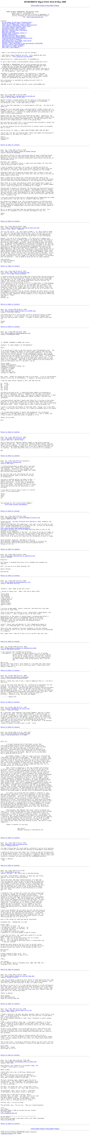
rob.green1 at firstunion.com (15, 438)
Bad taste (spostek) (8, 31)
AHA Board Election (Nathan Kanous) (14, 36)
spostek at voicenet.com (13, 462)
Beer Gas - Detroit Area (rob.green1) (14, 30)
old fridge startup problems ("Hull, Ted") (16, 26)
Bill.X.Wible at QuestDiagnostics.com (17, 333)
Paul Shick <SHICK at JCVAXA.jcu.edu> (17, 733)
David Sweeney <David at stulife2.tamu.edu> (19, 976)
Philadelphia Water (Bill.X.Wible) (13, 29)
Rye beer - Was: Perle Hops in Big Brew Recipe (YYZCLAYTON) (22, 43)
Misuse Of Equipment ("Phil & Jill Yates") (16, 23)
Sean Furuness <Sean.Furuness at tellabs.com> (20, 310)
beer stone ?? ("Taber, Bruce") (12, 46)
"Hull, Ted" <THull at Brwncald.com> (17, 272)
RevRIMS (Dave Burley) (9, 34)
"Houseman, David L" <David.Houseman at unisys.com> (22, 517)
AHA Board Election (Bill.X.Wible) (13, 35)
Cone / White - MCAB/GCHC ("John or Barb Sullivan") (19, 25)
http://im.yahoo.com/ (8, 1119)
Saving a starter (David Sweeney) (13, 44)
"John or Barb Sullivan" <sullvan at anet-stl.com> (22, 227)
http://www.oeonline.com (35, 17)
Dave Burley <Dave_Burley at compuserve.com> (20, 555)
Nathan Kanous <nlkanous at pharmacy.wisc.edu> (21, 648)
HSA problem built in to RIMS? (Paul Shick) (17, 40)
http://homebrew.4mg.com (9, 1113)
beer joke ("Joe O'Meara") (11, 47)
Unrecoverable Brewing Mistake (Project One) (17, 38)
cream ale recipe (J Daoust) (11, 39)
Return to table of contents (10, 144)
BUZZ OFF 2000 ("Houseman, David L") (14, 32)
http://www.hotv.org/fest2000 (22, 56)
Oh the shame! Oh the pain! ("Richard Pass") (17, 22)
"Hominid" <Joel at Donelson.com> (16, 844)
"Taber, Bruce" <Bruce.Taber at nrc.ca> (18, 1010)
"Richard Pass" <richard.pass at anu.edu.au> (20, 96)
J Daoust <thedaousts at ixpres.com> (17, 708)
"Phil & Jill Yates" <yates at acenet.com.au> (20, 151)
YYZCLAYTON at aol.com (12, 872)
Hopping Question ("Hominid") (12, 42)
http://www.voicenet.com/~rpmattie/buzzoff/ (15, 528)
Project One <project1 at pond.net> (17, 677)
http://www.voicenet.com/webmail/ (16, 504)
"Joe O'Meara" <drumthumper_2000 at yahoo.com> (21, 1061)
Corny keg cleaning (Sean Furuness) (14, 27)
